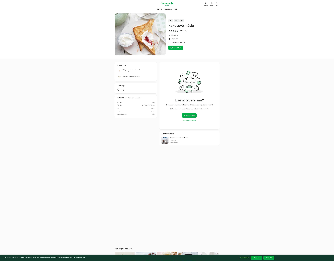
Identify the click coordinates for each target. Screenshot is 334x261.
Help (175, 9)
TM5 (181, 21)
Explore (159, 9)
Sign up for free (175, 48)
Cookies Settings (244, 257)
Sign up (211, 5)
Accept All (269, 257)
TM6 (176, 21)
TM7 (170, 21)
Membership (168, 9)
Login (217, 5)
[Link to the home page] (167, 4)
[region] (167, 258)
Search (206, 5)
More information (189, 120)
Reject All (256, 257)
